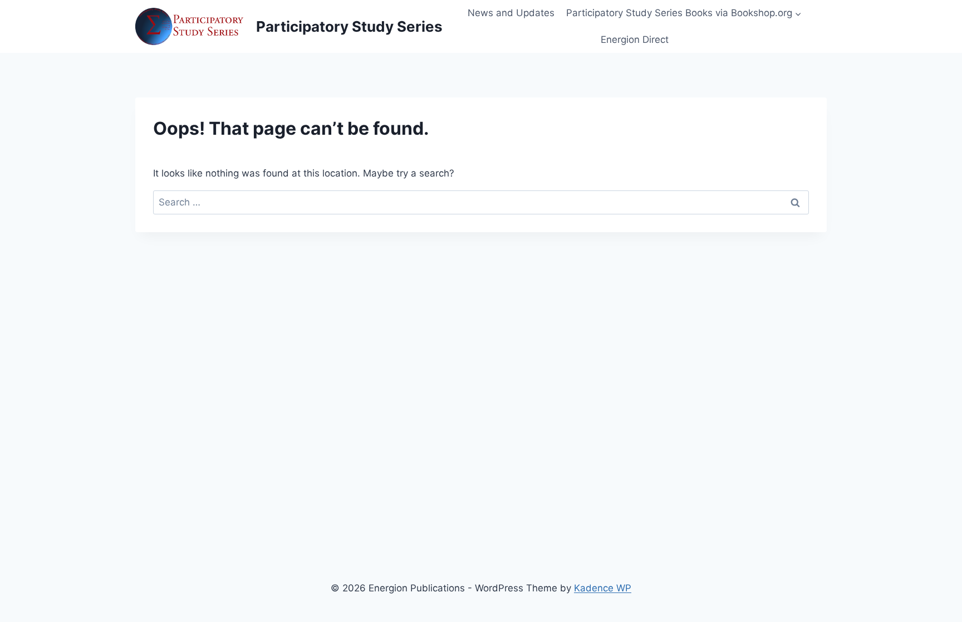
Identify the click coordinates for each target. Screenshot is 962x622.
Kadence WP (602, 588)
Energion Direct (635, 39)
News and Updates (511, 12)
